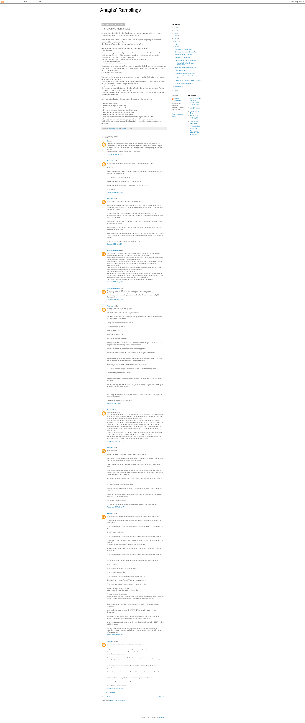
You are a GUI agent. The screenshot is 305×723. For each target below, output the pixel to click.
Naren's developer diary (195, 108)
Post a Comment (109, 693)
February (178, 87)
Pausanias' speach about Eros (185, 73)
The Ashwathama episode (183, 55)
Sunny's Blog (194, 105)
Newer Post (106, 697)
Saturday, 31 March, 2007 (115, 192)
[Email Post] (130, 128)
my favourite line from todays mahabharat (184, 64)
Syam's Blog (194, 121)
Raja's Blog (194, 128)
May (176, 41)
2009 (175, 33)
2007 (175, 39)
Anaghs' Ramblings (120, 10)
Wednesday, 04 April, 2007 (115, 441)
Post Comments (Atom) (117, 700)
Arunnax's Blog (195, 126)
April (177, 44)
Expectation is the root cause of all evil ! (188, 80)
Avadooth (110, 161)
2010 (175, 30)
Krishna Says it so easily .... (184, 83)
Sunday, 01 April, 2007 (114, 403)
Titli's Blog (193, 124)
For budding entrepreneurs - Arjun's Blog (195, 132)
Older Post (162, 697)
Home (134, 697)
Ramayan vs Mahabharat (183, 49)
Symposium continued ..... (183, 70)
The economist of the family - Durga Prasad (195, 100)
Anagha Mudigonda (113, 250)
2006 (175, 90)
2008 (175, 36)
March (177, 47)
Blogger (161, 717)
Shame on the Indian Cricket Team (186, 52)
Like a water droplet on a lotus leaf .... (187, 60)
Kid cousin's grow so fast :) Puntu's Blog (194, 117)
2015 (175, 27)
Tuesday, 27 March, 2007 (115, 154)
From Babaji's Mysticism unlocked (186, 67)
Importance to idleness (182, 57)
